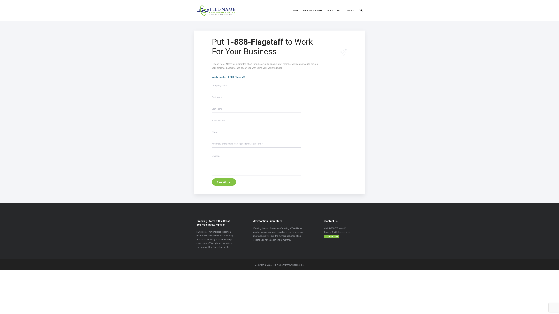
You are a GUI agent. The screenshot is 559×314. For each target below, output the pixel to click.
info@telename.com (340, 232)
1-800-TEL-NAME (337, 228)
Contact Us (332, 237)
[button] (361, 10)
